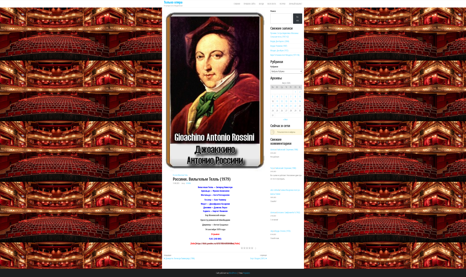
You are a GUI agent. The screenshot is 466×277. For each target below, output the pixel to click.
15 (295, 101)
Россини (175, 175)
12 (282, 101)
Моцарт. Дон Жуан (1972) (279, 50)
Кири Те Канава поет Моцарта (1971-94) (285, 54)
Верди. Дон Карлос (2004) (279, 41)
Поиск (273, 11)
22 (295, 105)
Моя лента (271, 3)
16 (300, 101)
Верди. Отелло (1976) (283, 230)
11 (277, 101)
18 (277, 105)
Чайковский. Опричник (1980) (287, 149)
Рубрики (274, 66)
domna (188, 183)
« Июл (285, 119)
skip (271, 230)
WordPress (233, 272)
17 (273, 105)
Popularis (246, 272)
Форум (282, 3)
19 (282, 105)
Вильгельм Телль (183, 175)
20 (286, 105)
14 (291, 101)
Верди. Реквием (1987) (278, 45)
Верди (261, 3)
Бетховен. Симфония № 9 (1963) (288, 212)
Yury (271, 168)
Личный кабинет (295, 3)
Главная (237, 3)
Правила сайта (249, 3)
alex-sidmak (274, 190)
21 (291, 105)
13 (286, 101)
